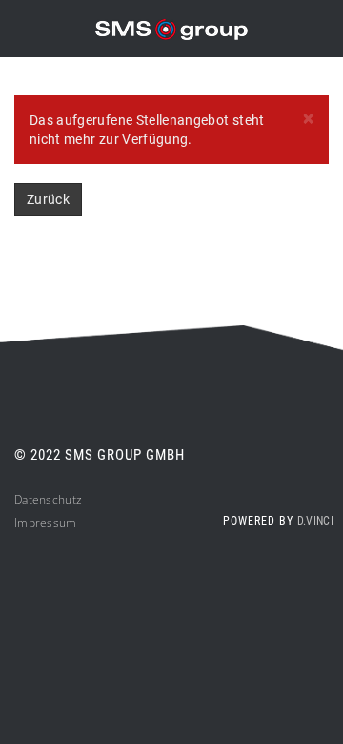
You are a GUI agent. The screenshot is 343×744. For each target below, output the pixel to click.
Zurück (48, 199)
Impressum (45, 522)
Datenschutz (48, 499)
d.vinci (315, 520)
